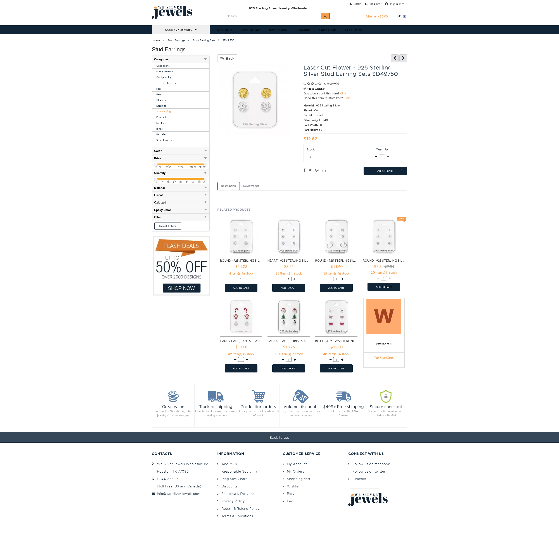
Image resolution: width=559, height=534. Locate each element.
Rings (159, 128)
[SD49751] (403, 58)
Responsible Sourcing (239, 471)
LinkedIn (359, 479)
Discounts (229, 486)
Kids (159, 88)
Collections (163, 65)
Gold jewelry (163, 77)
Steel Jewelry (164, 140)
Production (353, 30)
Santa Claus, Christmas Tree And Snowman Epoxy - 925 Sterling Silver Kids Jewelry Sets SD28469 (288, 341)
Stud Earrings (164, 111)
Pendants (161, 117)
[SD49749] (395, 58)
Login (357, 3)
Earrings (161, 105)
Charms (161, 100)
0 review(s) (331, 83)
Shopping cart (298, 479)
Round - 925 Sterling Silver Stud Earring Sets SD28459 (384, 260)
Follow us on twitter (368, 471)
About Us (229, 464)
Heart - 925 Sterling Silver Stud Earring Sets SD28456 (288, 260)
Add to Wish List (315, 88)
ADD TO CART (385, 170)
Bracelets (162, 134)
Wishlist (293, 486)
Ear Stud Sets (384, 357)
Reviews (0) (251, 186)
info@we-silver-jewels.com (177, 494)
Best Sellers (278, 30)
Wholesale (224, 30)
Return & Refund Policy (240, 508)
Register (375, 3)
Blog (291, 494)
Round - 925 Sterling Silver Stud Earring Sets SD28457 (336, 260)
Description (228, 186)
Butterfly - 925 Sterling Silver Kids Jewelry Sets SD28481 (336, 341)
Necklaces (162, 123)
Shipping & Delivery (237, 494)
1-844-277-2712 (168, 479)
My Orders (295, 471)
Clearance (303, 30)
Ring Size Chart (234, 479)
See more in (384, 343)
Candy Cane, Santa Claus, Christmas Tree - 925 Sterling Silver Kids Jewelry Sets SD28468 (241, 341)
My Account (297, 464)
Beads (160, 94)
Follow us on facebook (371, 464)
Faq (290, 501)
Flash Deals (327, 30)
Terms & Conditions (237, 516)
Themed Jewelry (166, 83)
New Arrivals (250, 30)
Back (229, 58)
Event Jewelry (164, 71)
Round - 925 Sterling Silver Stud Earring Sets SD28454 (241, 260)
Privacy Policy (233, 501)
